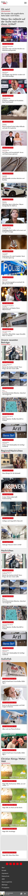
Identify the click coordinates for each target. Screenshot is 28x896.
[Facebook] (10, 864)
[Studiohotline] (21, 864)
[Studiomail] (17, 864)
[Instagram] (14, 864)
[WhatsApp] (7, 864)
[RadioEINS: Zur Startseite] (12, 2)
